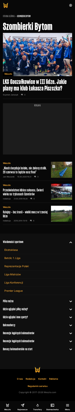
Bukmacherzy (9, 325)
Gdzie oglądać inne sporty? (15, 317)
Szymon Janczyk (10, 95)
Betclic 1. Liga (12, 258)
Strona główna (9, 16)
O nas (20, 378)
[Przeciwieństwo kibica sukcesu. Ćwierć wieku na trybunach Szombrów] (37, 192)
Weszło (8, 74)
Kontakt (42, 378)
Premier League (13, 290)
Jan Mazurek (8, 177)
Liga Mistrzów (12, 274)
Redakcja (30, 378)
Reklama (53, 378)
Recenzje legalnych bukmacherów (18, 333)
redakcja (7, 199)
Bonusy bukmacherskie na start (17, 349)
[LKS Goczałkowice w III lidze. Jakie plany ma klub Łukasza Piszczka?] (37, 66)
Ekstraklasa (11, 249)
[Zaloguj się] (70, 5)
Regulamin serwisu (38, 386)
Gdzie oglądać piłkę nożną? (15, 309)
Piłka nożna (8, 301)
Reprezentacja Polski (16, 266)
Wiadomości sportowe (13, 242)
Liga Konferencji (13, 282)
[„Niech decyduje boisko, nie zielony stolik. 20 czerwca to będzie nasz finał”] (37, 170)
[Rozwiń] (69, 242)
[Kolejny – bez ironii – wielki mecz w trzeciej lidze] (37, 214)
